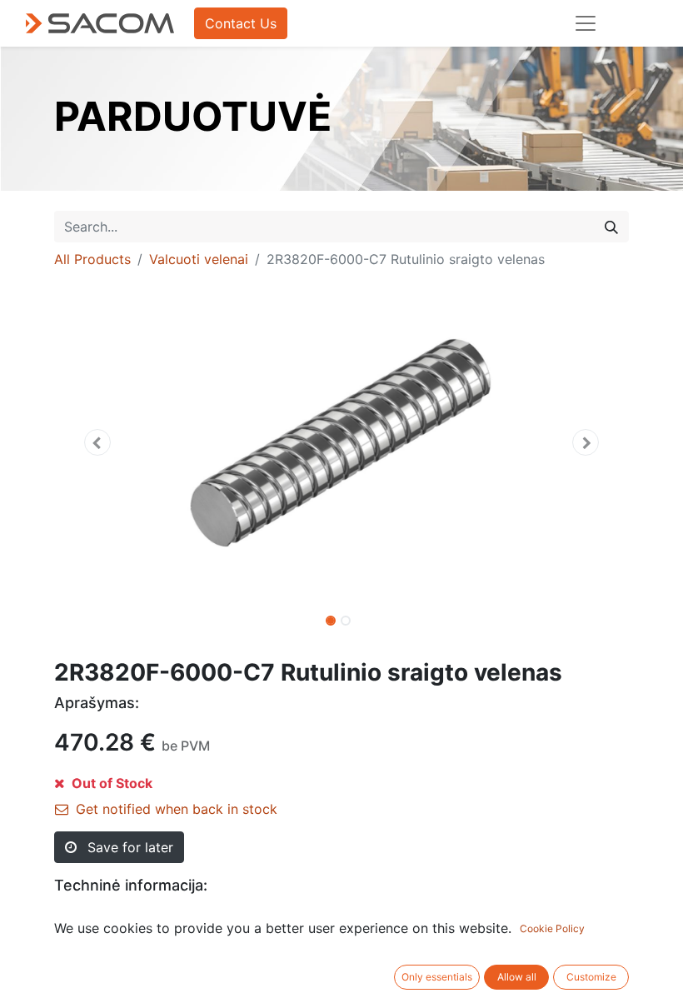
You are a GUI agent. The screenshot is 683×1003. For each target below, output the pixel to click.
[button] (97, 442)
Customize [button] (591, 977)
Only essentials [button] (436, 977)
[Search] (611, 226)
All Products (92, 259)
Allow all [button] (516, 977)
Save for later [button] (128, 847)
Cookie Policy (552, 928)
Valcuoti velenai (198, 259)
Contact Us (241, 23)
